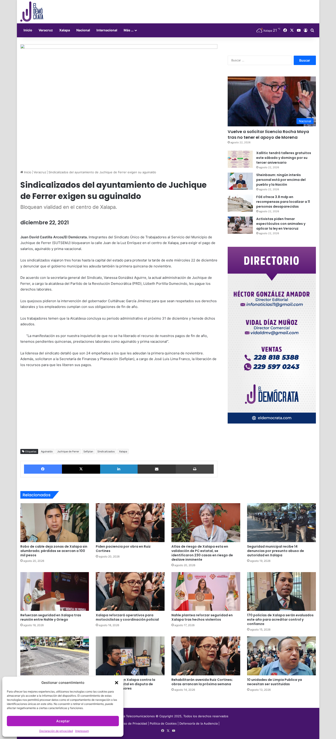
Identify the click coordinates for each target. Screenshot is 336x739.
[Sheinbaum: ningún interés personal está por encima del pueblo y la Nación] (240, 181)
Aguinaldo (47, 451)
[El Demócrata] (31, 11)
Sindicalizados (106, 451)
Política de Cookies (163, 723)
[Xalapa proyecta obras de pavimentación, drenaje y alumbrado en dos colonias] (54, 655)
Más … (128, 30)
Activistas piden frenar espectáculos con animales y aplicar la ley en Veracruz (280, 224)
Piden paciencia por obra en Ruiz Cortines (123, 548)
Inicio (28, 30)
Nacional (83, 30)
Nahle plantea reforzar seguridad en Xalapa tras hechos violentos (202, 617)
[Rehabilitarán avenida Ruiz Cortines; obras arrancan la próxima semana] (205, 655)
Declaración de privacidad (56, 731)
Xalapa (64, 30)
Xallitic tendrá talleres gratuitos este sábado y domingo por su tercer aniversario (283, 158)
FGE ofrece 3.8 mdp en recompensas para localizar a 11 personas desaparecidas (283, 202)
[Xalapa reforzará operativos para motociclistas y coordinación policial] (130, 591)
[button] (116, 682)
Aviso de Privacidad (134, 723)
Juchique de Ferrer (68, 451)
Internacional (106, 30)
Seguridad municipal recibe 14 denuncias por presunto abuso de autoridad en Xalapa (275, 550)
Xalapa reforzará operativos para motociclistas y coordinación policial (127, 617)
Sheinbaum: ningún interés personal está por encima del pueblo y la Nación (281, 180)
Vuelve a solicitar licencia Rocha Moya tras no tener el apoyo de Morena (268, 134)
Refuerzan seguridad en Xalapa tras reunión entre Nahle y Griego (50, 617)
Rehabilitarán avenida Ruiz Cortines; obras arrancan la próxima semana (202, 681)
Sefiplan (88, 451)
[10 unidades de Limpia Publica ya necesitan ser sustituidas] (281, 655)
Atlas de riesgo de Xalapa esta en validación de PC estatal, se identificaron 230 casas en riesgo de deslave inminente (202, 553)
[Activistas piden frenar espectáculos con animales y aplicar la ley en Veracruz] (240, 225)
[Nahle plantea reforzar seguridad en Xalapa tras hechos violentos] (205, 591)
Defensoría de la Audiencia (198, 723)
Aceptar (63, 721)
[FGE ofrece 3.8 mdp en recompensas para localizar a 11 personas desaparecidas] (240, 203)
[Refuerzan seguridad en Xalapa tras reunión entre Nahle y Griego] (54, 591)
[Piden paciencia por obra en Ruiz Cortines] (130, 522)
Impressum (82, 731)
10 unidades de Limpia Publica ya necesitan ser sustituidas (274, 681)
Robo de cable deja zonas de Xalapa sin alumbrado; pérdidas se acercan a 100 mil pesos (53, 550)
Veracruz (46, 30)
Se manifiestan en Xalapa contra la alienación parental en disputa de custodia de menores (125, 684)
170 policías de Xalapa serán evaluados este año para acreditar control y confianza (280, 619)
